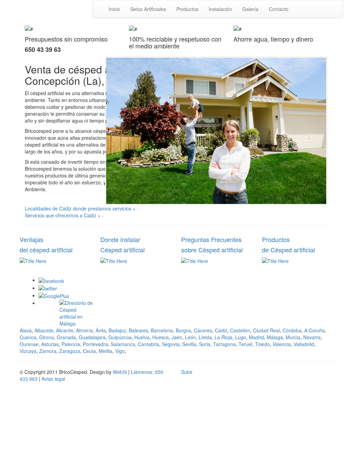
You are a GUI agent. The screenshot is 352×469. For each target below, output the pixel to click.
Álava (26, 330)
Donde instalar (120, 239)
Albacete (43, 330)
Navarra (312, 337)
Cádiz (221, 330)
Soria (204, 344)
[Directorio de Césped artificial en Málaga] (76, 312)
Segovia (170, 344)
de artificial (288, 249)
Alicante (64, 330)
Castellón (240, 330)
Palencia (71, 344)
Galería (250, 8)
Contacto (278, 8)
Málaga (275, 337)
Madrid (256, 337)
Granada (66, 337)
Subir (186, 371)
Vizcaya (28, 350)
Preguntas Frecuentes (211, 239)
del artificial (46, 249)
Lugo (240, 337)
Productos (187, 8)
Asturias (50, 344)
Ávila (101, 330)
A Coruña (314, 330)
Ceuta (89, 350)
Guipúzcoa (120, 337)
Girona (46, 337)
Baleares (138, 330)
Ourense (29, 344)
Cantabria (148, 344)
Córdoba (292, 330)
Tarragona (224, 344)
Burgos (183, 330)
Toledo (262, 344)
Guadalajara (92, 337)
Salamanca (123, 344)
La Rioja (223, 337)
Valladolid (304, 344)
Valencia (282, 344)
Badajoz (117, 330)
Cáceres (203, 330)
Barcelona (162, 330)
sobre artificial (212, 249)
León (190, 337)
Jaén (177, 337)
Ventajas (31, 239)
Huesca (160, 337)
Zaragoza (69, 350)
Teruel (245, 344)
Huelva (142, 337)
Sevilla (189, 344)
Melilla (105, 350)
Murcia (293, 337)
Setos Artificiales (148, 8)
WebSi (120, 371)
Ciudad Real (266, 330)
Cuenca (28, 337)
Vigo (120, 350)
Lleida (205, 337)
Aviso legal (53, 378)
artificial (122, 249)
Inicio (114, 8)
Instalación (220, 8)
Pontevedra (95, 344)
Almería (84, 330)
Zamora (47, 350)
